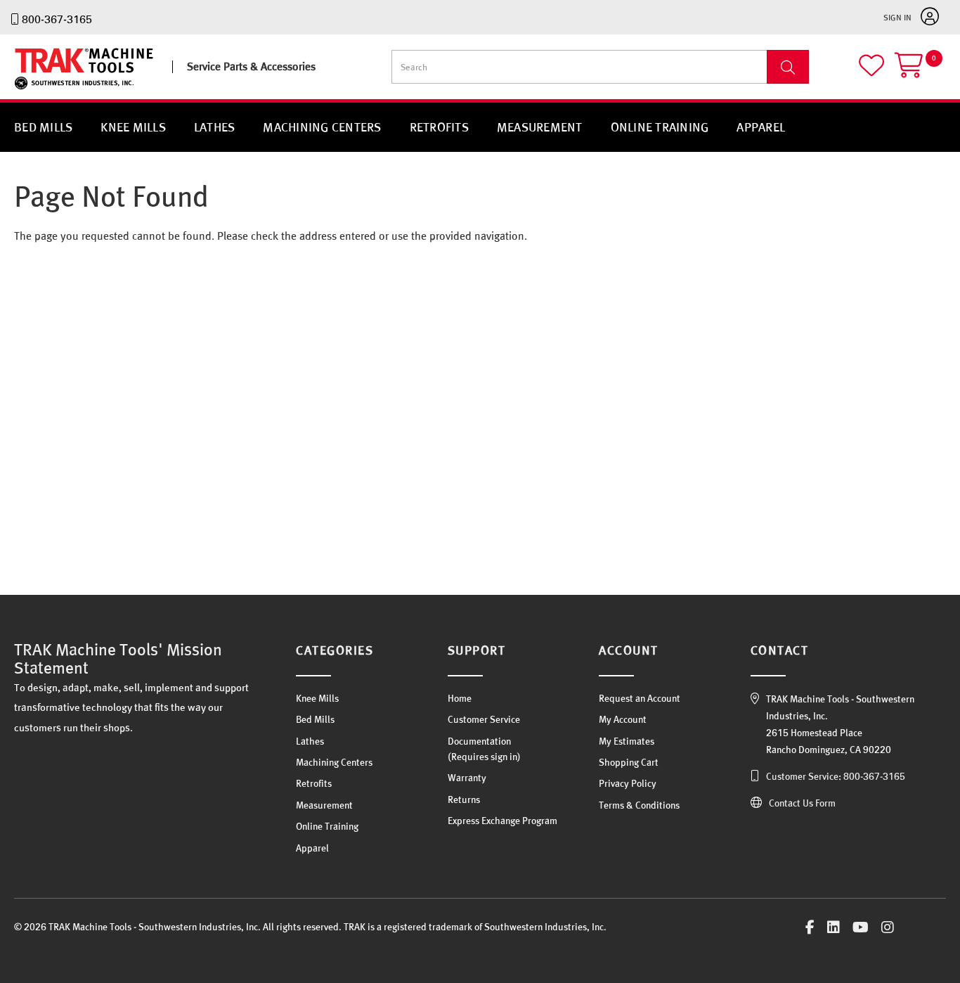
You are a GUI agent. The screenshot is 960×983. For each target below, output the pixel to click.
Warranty (467, 777)
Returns (464, 799)
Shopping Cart (629, 762)
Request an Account (639, 698)
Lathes (214, 127)
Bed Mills (43, 127)
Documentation (479, 741)
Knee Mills (133, 127)
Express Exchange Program (502, 820)
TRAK (26, 89)
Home (460, 698)
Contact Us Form (802, 803)
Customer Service (484, 719)
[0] (920, 71)
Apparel (761, 127)
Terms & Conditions (639, 805)
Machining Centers (322, 127)
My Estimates (626, 741)
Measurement (540, 127)
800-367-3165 (57, 19)
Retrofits (439, 127)
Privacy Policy (627, 783)
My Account (623, 719)
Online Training (660, 127)
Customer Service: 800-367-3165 (835, 776)
